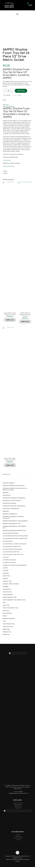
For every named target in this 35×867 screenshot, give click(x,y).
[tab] (17, 104)
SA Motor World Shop (8, 166)
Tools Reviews (7, 160)
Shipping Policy (18, 804)
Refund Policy (18, 806)
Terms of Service (18, 803)
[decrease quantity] (4, 91)
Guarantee (18, 807)
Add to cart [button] (10, 320)
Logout (18, 839)
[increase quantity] (11, 91)
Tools (19, 95)
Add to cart (21, 91)
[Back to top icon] (17, 852)
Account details (18, 838)
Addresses (18, 836)
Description (6, 104)
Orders (18, 834)
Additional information (8, 106)
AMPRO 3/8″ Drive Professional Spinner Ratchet (25, 314)
